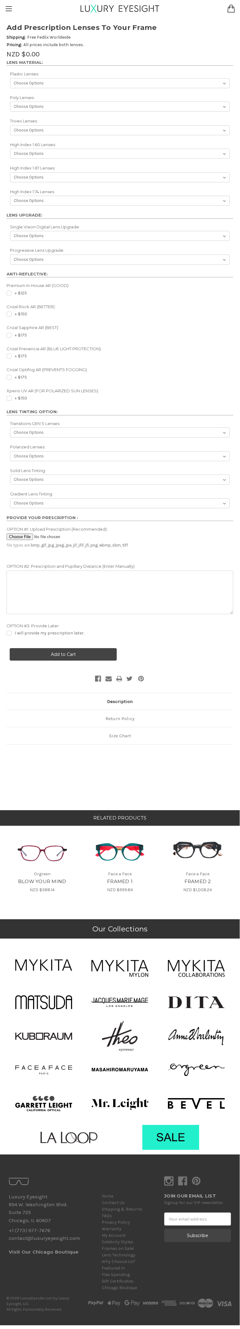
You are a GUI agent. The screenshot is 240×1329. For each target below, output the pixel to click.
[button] (43, 965)
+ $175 (21, 335)
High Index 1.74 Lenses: (32, 191)
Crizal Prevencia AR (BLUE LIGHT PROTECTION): (54, 348)
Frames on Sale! (118, 1248)
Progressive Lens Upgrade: (37, 250)
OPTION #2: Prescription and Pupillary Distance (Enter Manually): (71, 566)
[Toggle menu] (8, 8)
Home (107, 1196)
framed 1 (120, 881)
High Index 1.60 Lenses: (33, 144)
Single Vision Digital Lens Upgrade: (45, 226)
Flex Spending (116, 1274)
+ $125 (21, 293)
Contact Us (113, 1202)
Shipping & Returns (122, 1209)
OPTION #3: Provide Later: (33, 625)
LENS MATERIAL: (25, 62)
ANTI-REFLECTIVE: (27, 273)
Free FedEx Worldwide (49, 37)
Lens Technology (118, 1255)
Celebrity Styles (117, 1242)
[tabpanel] (42, 859)
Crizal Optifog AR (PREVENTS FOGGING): (47, 369)
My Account (114, 1235)
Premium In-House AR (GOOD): (38, 285)
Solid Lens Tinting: (28, 470)
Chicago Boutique (119, 1287)
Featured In (113, 1268)
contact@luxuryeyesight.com (44, 1238)
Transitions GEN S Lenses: (35, 423)
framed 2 (197, 881)
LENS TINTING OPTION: (32, 411)
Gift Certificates (118, 1281)
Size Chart (120, 736)
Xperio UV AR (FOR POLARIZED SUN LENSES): (53, 390)
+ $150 (21, 314)
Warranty (111, 1228)
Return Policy (120, 718)
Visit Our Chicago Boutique (44, 1252)
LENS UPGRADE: (24, 215)
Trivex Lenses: (24, 120)
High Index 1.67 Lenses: (32, 167)
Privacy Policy (116, 1222)
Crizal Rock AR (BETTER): (31, 306)
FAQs (107, 1215)
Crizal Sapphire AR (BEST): (33, 327)
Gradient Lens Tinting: (31, 493)
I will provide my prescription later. (49, 633)
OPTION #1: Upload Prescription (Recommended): (57, 529)
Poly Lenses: (22, 97)
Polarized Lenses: (27, 446)
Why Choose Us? (118, 1261)
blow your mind (42, 881)
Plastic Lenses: (24, 73)
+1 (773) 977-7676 (29, 1230)
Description (120, 701)
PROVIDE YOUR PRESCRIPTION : (42, 517)
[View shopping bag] (231, 8)
